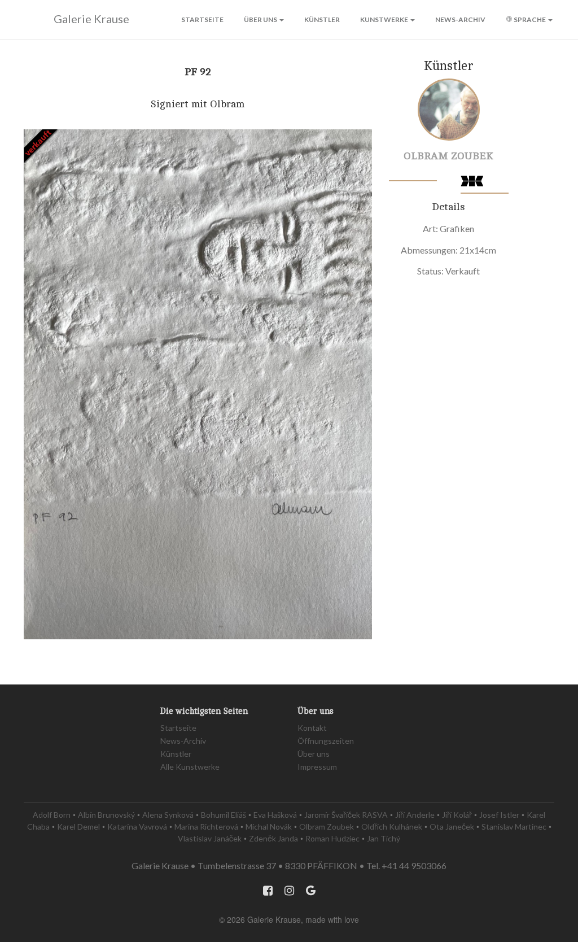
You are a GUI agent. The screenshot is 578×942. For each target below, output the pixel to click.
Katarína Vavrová (137, 826)
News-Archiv (460, 19)
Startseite (202, 19)
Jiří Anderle (415, 814)
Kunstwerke (384, 19)
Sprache (530, 19)
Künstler (322, 19)
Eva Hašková (275, 814)
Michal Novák (269, 826)
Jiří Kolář (457, 814)
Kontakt (312, 727)
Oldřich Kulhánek (391, 826)
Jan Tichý (383, 838)
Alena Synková (168, 814)
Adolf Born (52, 814)
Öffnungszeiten (325, 740)
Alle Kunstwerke (190, 766)
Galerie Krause (91, 18)
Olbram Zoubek (448, 156)
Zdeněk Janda (273, 838)
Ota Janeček (452, 826)
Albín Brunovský (106, 814)
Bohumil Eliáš (223, 814)
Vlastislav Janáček (210, 838)
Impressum (317, 766)
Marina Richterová (206, 826)
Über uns (261, 19)
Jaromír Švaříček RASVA (346, 814)
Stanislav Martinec (513, 826)
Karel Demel (78, 826)
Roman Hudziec (332, 838)
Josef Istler (499, 814)
